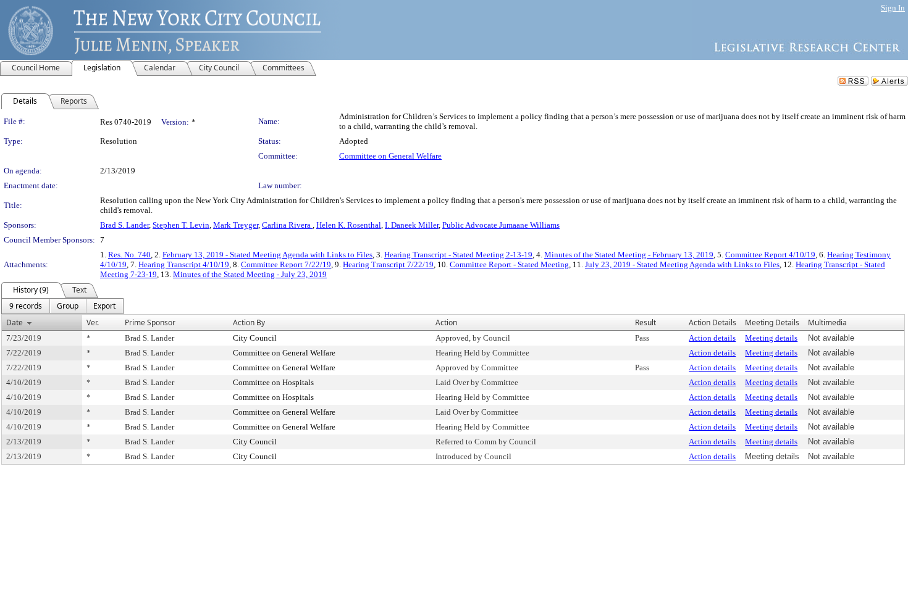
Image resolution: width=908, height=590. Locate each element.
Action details (712, 338)
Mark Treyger (235, 225)
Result (645, 322)
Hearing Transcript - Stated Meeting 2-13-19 (458, 254)
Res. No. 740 (129, 254)
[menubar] (62, 306)
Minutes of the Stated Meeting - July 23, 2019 (250, 274)
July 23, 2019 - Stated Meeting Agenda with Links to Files (682, 264)
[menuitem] (25, 306)
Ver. (92, 322)
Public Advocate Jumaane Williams (501, 225)
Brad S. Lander (124, 225)
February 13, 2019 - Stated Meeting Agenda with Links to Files (267, 254)
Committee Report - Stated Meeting (509, 264)
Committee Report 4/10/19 (770, 254)
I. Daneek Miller (412, 225)
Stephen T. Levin (181, 225)
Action (446, 322)
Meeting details (771, 338)
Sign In (893, 7)
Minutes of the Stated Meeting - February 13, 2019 (628, 254)
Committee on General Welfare (390, 155)
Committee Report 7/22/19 (286, 264)
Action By (249, 322)
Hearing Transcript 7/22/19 (388, 264)
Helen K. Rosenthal (348, 225)
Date (14, 322)
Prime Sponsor (150, 322)
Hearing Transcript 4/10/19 (183, 264)
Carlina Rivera (287, 225)
